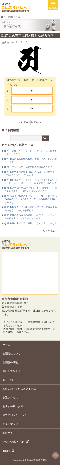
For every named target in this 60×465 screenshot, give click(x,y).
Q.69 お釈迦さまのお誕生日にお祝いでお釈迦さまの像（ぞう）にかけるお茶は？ (30, 209)
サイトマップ (10, 424)
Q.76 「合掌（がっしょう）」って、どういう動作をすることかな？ (30, 152)
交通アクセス (10, 397)
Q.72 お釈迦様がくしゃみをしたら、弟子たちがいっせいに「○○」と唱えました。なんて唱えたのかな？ (30, 181)
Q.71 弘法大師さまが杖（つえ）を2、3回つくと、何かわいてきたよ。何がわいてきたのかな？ (30, 189)
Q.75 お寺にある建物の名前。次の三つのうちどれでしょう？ (30, 160)
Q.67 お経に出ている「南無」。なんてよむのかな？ (30, 223)
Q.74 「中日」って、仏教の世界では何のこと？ (28, 167)
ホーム (6, 344)
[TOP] (2, 16)
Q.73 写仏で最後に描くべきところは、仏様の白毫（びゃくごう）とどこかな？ (29, 173)
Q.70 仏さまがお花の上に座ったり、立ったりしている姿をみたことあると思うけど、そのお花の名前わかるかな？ (30, 199)
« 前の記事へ (24, 122)
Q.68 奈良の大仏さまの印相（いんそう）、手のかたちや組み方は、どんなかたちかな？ (30, 217)
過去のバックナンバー (15, 415)
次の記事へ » (36, 122)
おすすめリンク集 (13, 406)
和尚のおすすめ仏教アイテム (19, 388)
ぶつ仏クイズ (13, 17)
